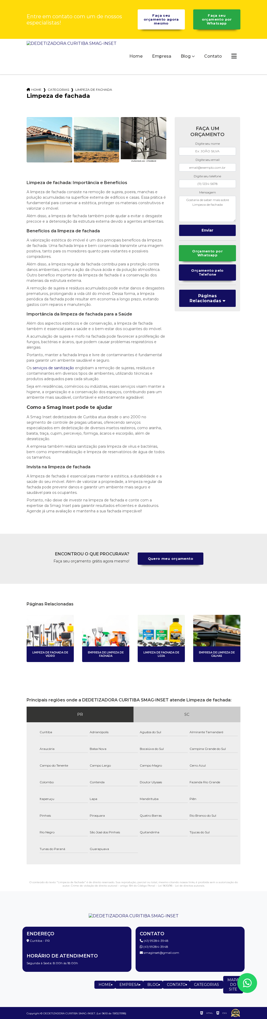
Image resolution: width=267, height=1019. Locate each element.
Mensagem (207, 192)
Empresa (161, 56)
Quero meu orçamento (170, 559)
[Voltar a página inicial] (72, 56)
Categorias (58, 90)
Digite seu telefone (207, 176)
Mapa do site (233, 985)
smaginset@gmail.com (161, 953)
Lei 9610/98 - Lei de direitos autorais (181, 885)
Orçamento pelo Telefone (207, 272)
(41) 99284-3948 (155, 941)
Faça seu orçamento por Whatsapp (217, 19)
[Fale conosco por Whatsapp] (247, 983)
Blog (186, 56)
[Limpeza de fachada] (49, 139)
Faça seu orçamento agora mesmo (161, 19)
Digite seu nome (207, 143)
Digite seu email (208, 160)
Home (136, 56)
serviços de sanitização (53, 368)
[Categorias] (234, 56)
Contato (213, 56)
